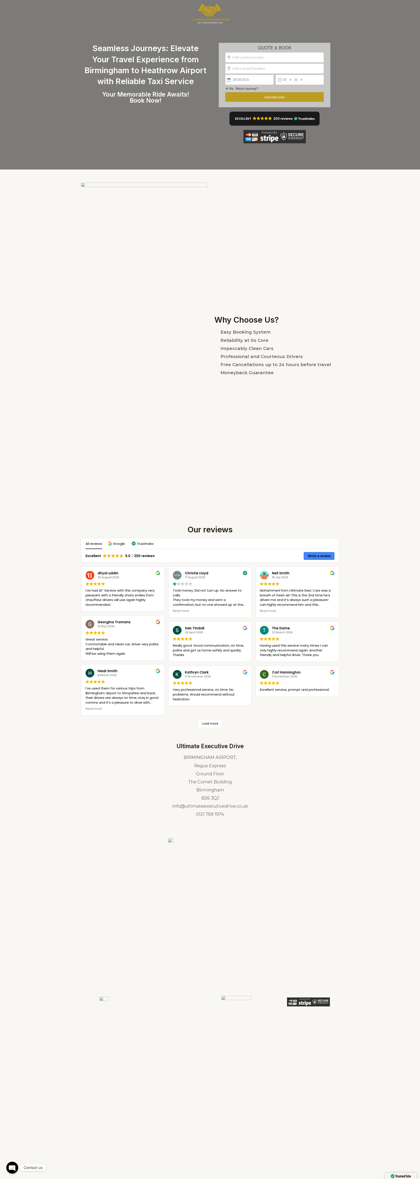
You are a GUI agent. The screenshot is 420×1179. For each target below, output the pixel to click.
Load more (210, 723)
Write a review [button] (319, 556)
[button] (274, 119)
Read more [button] (94, 709)
